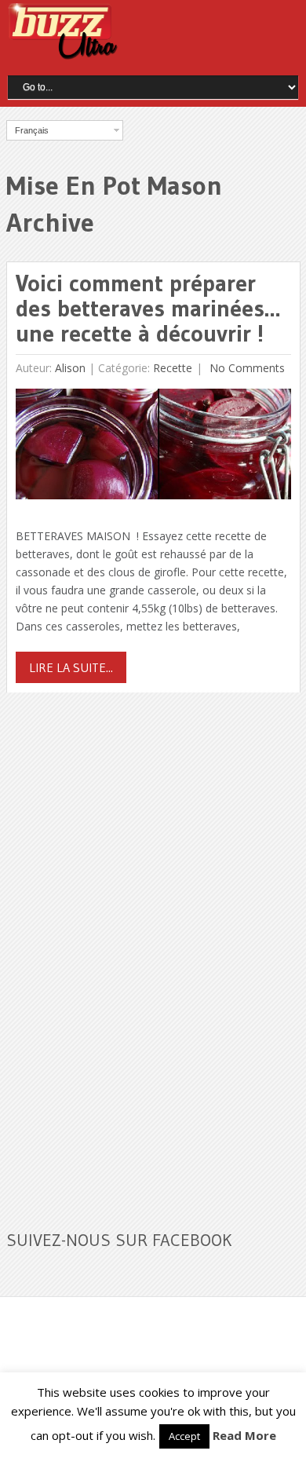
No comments (245, 367)
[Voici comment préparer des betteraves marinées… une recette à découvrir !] (153, 448)
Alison (70, 367)
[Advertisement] (124, 951)
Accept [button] (184, 1436)
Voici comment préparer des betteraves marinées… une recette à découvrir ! (148, 308)
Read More (244, 1435)
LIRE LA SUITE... (71, 667)
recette (172, 367)
